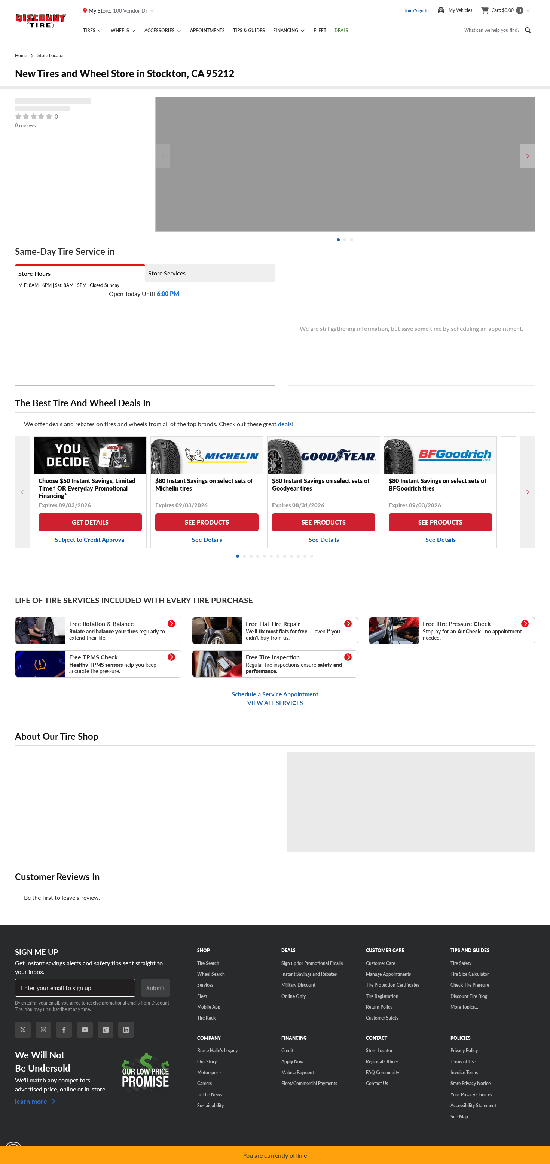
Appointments (207, 30)
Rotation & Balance (37, 620)
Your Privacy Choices (471, 1094)
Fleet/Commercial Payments (309, 1083)
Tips (249, 30)
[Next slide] (527, 156)
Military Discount (298, 985)
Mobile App (208, 1007)
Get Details (90, 522)
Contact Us (377, 1083)
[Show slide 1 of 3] (338, 240)
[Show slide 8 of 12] (285, 556)
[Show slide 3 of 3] (352, 240)
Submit (155, 987)
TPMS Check (30, 654)
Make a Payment (297, 1072)
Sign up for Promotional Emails (312, 963)
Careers (204, 1083)
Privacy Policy (464, 1050)
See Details (207, 539)
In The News (209, 1094)
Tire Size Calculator (469, 974)
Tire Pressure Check (391, 620)
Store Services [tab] (167, 273)
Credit (287, 1050)
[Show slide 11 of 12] (305, 556)
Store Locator (379, 1050)
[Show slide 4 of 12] (258, 556)
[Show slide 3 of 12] (251, 556)
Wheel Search (211, 974)
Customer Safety (382, 1018)
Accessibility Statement (473, 1105)
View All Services (275, 702)
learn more (32, 1100)
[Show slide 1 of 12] (238, 556)
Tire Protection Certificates (392, 985)
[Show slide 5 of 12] (265, 556)
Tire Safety (460, 963)
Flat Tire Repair (209, 620)
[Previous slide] (162, 156)
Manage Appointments (388, 974)
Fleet (320, 30)
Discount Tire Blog (468, 996)
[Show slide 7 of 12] (278, 556)
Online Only (293, 996)
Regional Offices (382, 1061)
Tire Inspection (209, 654)
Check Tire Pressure (469, 985)
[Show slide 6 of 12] (271, 556)
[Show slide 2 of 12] (244, 556)
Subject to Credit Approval (90, 539)
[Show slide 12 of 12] (312, 556)
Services (205, 985)
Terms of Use (463, 1061)
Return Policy (379, 1007)
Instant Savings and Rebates (309, 974)
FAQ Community (382, 1072)
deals (285, 423)
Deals (341, 30)
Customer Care (380, 963)
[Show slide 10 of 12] (298, 556)
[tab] (80, 273)
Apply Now (292, 1061)
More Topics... (464, 1007)
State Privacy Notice (470, 1083)
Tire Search (208, 963)
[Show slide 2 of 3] (345, 240)
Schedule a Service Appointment (275, 694)
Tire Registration (382, 996)
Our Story (207, 1061)
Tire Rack (206, 1018)
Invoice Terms (464, 1072)
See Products (207, 522)
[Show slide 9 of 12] (291, 556)
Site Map (459, 1116)
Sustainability (210, 1105)
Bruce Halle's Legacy (217, 1050)
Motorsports (209, 1072)
